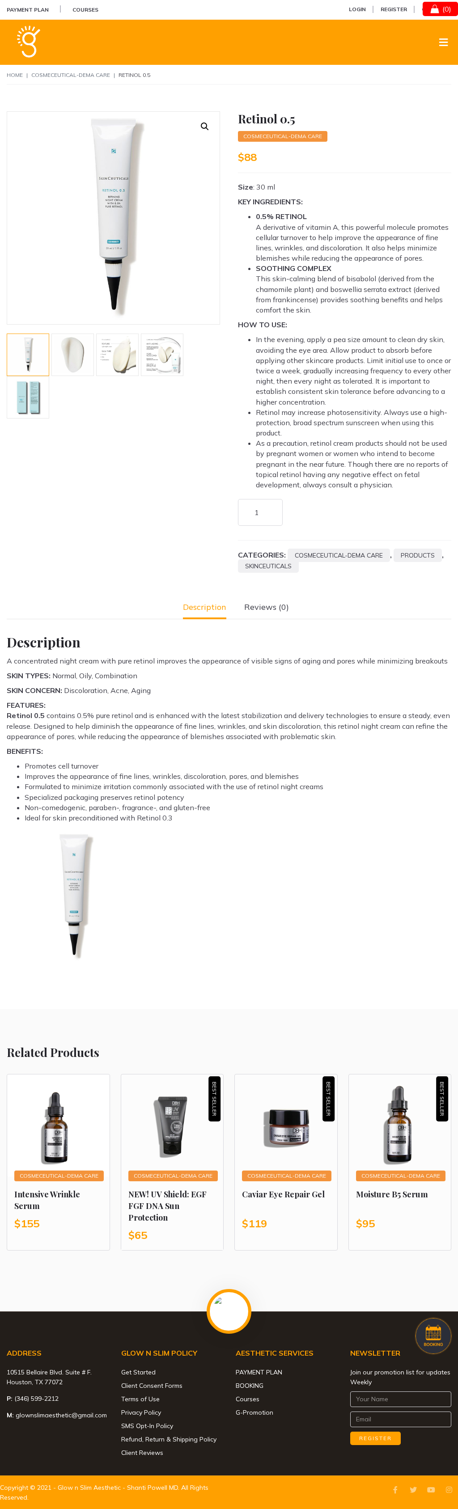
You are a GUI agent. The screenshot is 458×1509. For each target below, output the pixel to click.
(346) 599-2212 (36, 1399)
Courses (85, 9)
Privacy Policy (141, 1412)
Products (418, 555)
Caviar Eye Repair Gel (283, 1194)
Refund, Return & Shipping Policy (168, 1439)
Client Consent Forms (151, 1386)
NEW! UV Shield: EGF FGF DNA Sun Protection (167, 1206)
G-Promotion (254, 1412)
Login (357, 9)
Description (204, 607)
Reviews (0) (266, 607)
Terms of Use (140, 1399)
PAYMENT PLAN (28, 9)
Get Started (138, 1372)
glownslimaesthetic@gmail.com (61, 1415)
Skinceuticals (268, 566)
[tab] (204, 607)
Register (394, 9)
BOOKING (249, 1386)
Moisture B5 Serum (392, 1194)
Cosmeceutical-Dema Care (70, 75)
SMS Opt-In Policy (147, 1426)
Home (15, 75)
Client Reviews (142, 1453)
